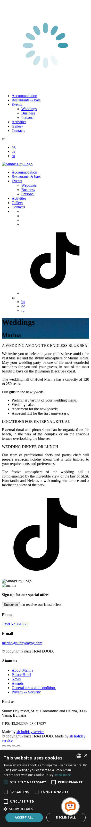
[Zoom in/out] (18, 746)
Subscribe (11, 605)
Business (28, 113)
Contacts (18, 131)
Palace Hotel (21, 675)
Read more (63, 775)
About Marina (22, 670)
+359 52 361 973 (15, 624)
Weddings (29, 109)
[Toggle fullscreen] (14, 746)
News (16, 679)
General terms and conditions (34, 688)
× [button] (85, 755)
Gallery (17, 126)
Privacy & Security (26, 692)
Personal (27, 117)
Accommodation (24, 96)
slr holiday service (30, 732)
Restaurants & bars (26, 100)
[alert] (45, 788)
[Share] (9, 746)
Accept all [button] (24, 817)
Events (17, 104)
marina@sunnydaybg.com (22, 643)
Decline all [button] (66, 817)
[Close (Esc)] (4, 746)
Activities (19, 122)
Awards (18, 683)
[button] (45, 808)
